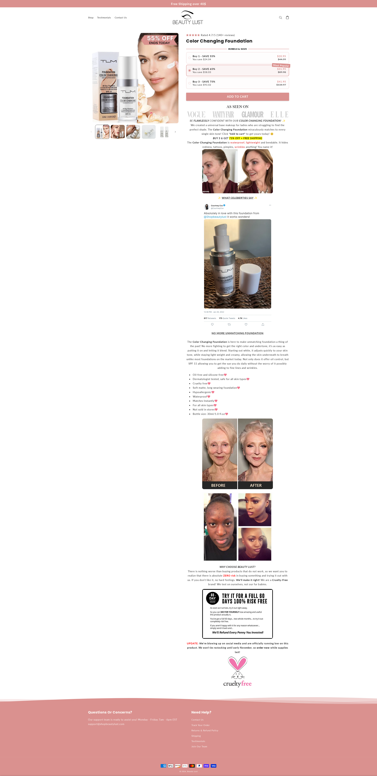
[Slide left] (91, 132)
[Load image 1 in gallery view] (102, 132)
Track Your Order (200, 725)
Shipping (196, 736)
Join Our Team (199, 746)
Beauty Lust (192, 771)
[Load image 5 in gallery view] (164, 132)
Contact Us (197, 719)
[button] (280, 17)
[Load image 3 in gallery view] (133, 132)
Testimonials (198, 741)
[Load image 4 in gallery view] (149, 132)
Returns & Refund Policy (204, 730)
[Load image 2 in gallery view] (118, 132)
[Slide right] (175, 132)
